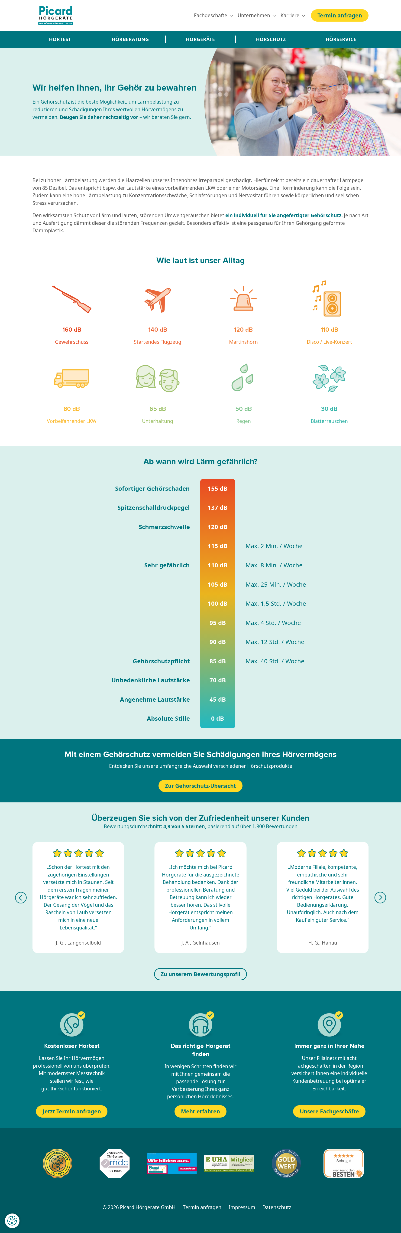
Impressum (242, 1207)
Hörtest (60, 39)
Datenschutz (276, 1207)
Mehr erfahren (200, 1111)
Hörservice (341, 39)
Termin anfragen (339, 15)
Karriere (290, 15)
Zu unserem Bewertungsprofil (200, 974)
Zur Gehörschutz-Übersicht (200, 785)
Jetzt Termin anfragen (72, 1111)
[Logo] (55, 15)
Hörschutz (271, 39)
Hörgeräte (200, 39)
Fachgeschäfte (210, 15)
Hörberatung (130, 39)
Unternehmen (254, 15)
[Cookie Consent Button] (12, 1220)
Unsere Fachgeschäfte (329, 1111)
